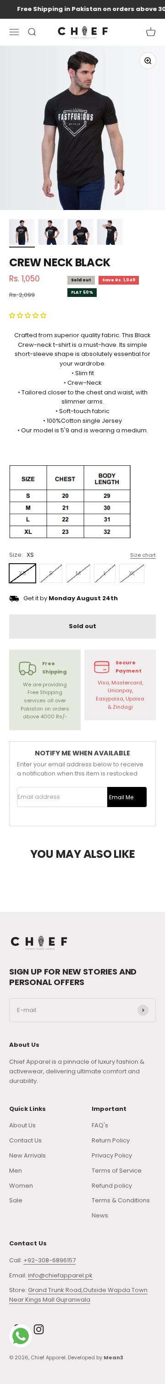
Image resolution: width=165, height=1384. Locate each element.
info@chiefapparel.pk (60, 1275)
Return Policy (111, 1140)
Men (15, 1170)
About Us (22, 1125)
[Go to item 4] (110, 233)
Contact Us (25, 1140)
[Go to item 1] (22, 233)
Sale (15, 1200)
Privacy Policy (112, 1155)
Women (21, 1185)
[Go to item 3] (81, 233)
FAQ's (100, 1125)
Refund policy (112, 1185)
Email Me (121, 797)
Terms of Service (117, 1170)
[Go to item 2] (51, 233)
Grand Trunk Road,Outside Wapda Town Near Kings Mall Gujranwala (78, 1295)
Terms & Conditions (121, 1200)
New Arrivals (27, 1155)
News (100, 1215)
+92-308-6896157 (49, 1260)
